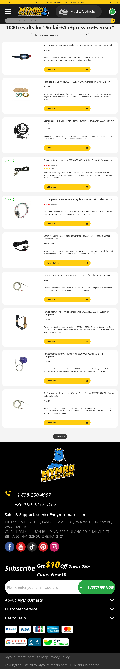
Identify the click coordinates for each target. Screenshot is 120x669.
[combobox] (60, 35)
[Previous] (9, 2)
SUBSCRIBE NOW (101, 587)
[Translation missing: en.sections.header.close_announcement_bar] (117, 2)
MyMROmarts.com (20, 657)
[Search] (86, 35)
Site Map (41, 657)
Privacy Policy (59, 657)
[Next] (110, 2)
